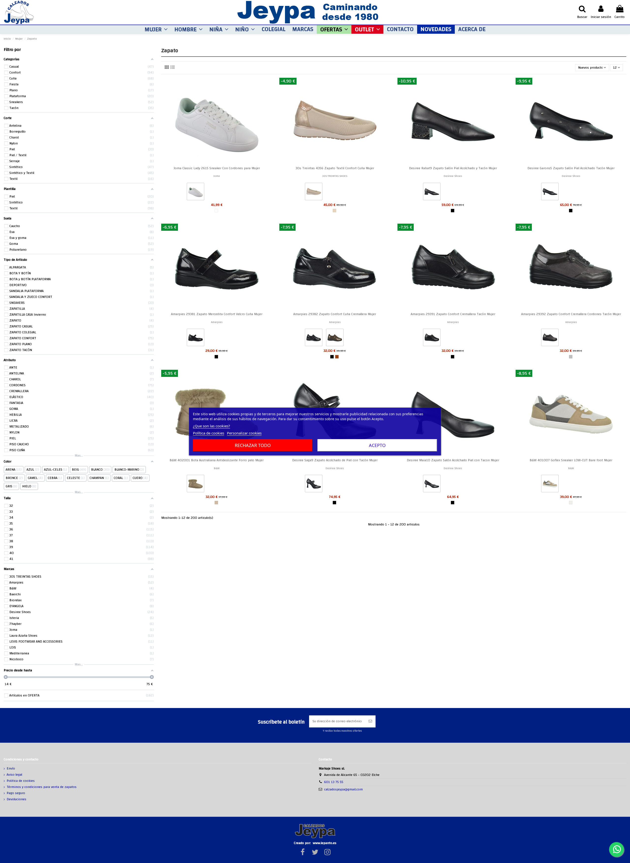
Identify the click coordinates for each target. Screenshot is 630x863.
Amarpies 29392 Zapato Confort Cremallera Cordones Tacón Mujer (571, 314)
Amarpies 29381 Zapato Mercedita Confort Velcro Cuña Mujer (216, 314)
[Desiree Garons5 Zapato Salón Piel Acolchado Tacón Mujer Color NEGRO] (550, 192)
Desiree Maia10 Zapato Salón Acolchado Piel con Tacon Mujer (453, 460)
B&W (217, 468)
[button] (156, 29)
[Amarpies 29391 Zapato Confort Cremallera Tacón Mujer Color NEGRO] (432, 338)
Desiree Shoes (453, 176)
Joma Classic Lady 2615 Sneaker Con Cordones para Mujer (216, 168)
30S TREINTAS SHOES (334, 176)
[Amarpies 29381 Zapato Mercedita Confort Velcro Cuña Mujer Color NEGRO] (195, 338)
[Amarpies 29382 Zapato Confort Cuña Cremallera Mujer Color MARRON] (335, 338)
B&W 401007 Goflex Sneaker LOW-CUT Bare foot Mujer (571, 460)
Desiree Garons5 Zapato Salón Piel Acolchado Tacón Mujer (570, 168)
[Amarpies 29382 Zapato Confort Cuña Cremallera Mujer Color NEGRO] (313, 338)
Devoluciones (16, 799)
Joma (216, 176)
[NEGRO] (452, 210)
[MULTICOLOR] (570, 502)
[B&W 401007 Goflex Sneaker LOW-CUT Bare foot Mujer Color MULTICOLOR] (550, 484)
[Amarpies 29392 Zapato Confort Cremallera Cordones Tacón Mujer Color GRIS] (550, 338)
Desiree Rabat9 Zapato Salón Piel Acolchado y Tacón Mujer (453, 168)
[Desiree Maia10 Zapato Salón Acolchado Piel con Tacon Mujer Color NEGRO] (432, 484)
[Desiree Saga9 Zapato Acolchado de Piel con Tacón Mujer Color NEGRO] (313, 484)
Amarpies (216, 322)
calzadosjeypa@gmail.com (343, 789)
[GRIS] (570, 356)
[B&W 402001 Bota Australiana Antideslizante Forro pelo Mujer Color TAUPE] (195, 484)
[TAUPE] (216, 502)
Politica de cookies (21, 781)
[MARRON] (337, 356)
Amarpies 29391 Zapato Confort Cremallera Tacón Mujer (453, 314)
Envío (11, 768)
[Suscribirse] (370, 721)
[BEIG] (334, 210)
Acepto (377, 445)
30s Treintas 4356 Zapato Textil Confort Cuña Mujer (335, 168)
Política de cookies (208, 433)
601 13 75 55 (333, 782)
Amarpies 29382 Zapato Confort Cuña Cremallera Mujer (334, 314)
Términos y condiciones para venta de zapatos (42, 787)
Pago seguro (16, 793)
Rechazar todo (253, 445)
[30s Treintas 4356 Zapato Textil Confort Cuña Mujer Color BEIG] (313, 192)
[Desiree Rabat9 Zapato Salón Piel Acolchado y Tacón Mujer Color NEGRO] (432, 192)
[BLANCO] (216, 210)
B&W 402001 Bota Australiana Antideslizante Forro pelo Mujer (217, 460)
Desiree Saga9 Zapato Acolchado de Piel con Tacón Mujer (335, 460)
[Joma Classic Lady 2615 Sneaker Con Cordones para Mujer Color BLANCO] (195, 192)
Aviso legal (14, 774)
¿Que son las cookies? (211, 425)
